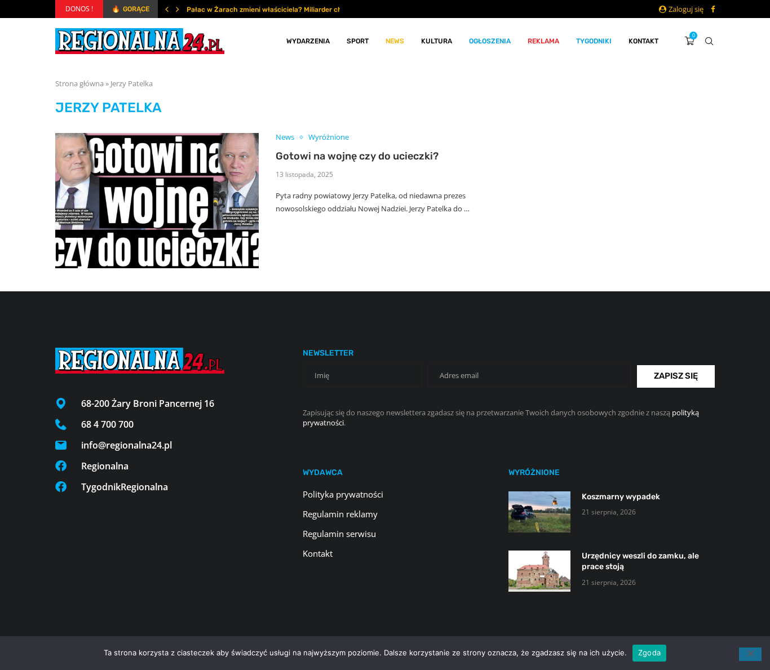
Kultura (436, 41)
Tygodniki (594, 41)
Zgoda (649, 652)
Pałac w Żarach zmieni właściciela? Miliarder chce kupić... (280, 10)
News (395, 41)
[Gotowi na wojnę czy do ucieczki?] (157, 200)
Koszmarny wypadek (621, 497)
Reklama (543, 41)
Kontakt (643, 41)
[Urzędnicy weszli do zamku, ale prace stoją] (539, 571)
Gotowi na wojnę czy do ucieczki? (357, 156)
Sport (358, 41)
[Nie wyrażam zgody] (750, 654)
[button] (166, 9)
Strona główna (79, 83)
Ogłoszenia (490, 41)
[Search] (709, 41)
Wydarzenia (308, 41)
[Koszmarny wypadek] (539, 512)
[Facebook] (713, 9)
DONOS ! (79, 9)
